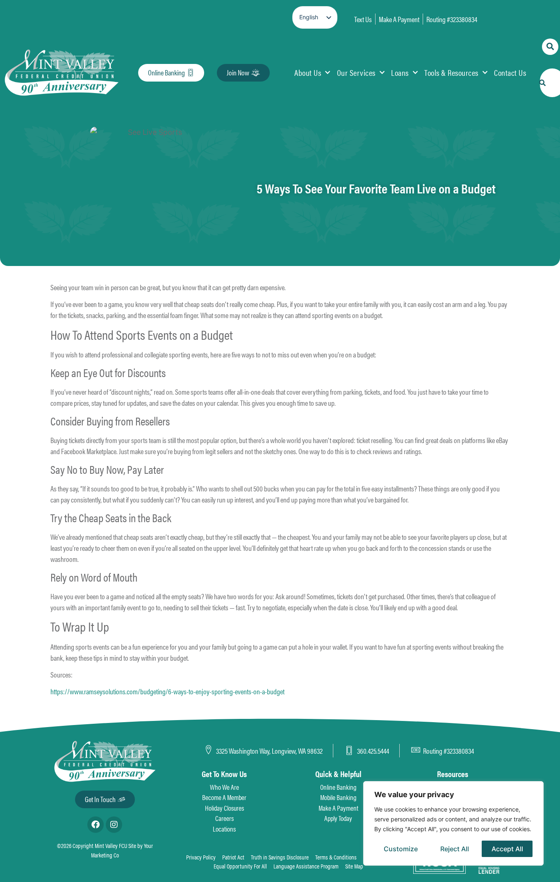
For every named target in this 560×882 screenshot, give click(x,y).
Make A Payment (338, 808)
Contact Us (510, 72)
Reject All (454, 849)
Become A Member (224, 797)
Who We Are (224, 787)
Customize (401, 849)
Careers (224, 818)
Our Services (356, 72)
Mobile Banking (338, 797)
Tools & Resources (451, 72)
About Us (307, 72)
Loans (400, 72)
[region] (453, 823)
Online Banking (338, 787)
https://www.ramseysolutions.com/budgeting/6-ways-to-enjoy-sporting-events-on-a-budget (167, 691)
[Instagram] (114, 824)
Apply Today (338, 818)
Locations (224, 829)
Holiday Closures (224, 808)
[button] (550, 47)
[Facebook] (95, 824)
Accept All (507, 849)
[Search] (542, 82)
